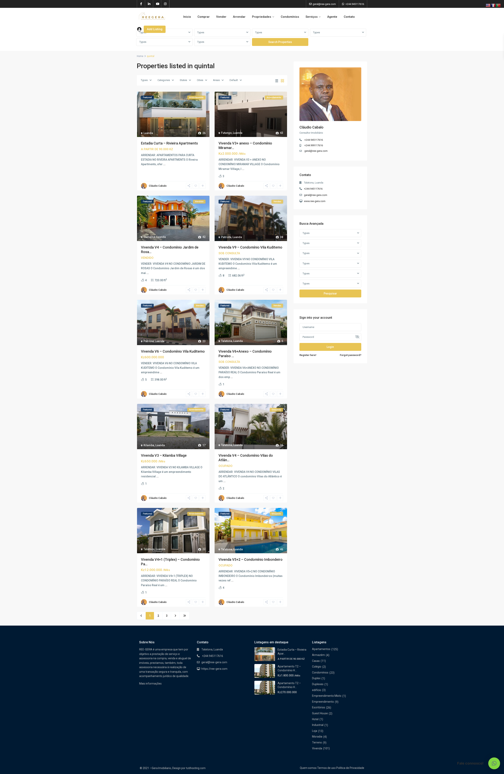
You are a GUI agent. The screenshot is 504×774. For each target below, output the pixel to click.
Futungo (226, 132)
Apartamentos (321, 649)
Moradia (317, 736)
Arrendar (239, 17)
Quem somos (308, 767)
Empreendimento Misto (326, 695)
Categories (164, 80)
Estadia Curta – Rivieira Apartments (169, 143)
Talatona (226, 341)
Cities (200, 80)
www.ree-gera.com (314, 201)
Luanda (148, 133)
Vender (221, 17)
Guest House (320, 713)
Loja (314, 730)
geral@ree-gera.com (316, 150)
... (164, 164)
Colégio (316, 666)
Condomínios (290, 17)
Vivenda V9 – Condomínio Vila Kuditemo (250, 247)
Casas (316, 660)
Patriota (226, 237)
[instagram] (165, 4)
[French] (493, 5)
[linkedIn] (149, 4)
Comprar (203, 17)
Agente (332, 17)
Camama (149, 236)
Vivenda (317, 748)
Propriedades (261, 17)
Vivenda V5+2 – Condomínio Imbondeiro (251, 559)
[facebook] (141, 4)
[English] (488, 5)
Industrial (317, 724)
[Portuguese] (498, 5)
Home (140, 56)
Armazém (318, 655)
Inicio (187, 17)
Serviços (312, 17)
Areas (216, 80)
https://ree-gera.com (214, 668)
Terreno (317, 742)
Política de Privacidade (350, 767)
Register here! (307, 355)
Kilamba (149, 445)
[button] (494, 763)
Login (330, 346)
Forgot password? (350, 355)
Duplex (316, 678)
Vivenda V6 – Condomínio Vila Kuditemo (173, 351)
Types (200, 32)
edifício (316, 690)
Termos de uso (326, 767)
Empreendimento (323, 701)
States (183, 80)
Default (234, 80)
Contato (349, 17)
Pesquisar (330, 293)
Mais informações (150, 683)
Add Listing (154, 29)
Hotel (315, 719)
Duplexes (317, 684)
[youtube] (157, 4)
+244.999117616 (313, 145)
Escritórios (318, 707)
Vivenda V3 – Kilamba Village (164, 455)
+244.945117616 (355, 4)
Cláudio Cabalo (158, 185)
